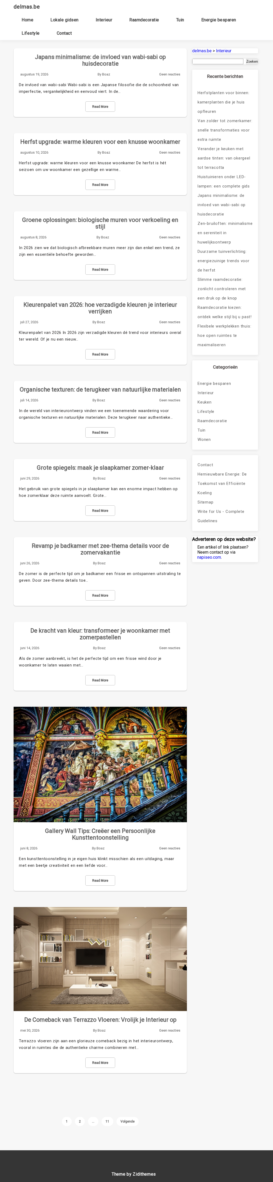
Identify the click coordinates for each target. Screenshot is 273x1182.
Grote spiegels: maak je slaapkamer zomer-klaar (100, 467)
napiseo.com (209, 557)
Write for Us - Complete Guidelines (221, 516)
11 (107, 1121)
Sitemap (206, 502)
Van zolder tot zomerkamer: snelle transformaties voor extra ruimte (225, 130)
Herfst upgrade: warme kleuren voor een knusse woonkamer (100, 141)
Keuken (205, 402)
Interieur (104, 19)
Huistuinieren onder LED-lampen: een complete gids (224, 181)
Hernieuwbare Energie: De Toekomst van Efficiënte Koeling (222, 483)
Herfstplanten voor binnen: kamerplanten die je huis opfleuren (224, 102)
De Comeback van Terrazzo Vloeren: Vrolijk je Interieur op (100, 1019)
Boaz (106, 74)
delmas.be (27, 6)
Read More (100, 107)
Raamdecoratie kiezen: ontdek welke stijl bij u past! (225, 312)
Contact (64, 33)
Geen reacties (169, 74)
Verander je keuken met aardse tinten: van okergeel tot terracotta (224, 158)
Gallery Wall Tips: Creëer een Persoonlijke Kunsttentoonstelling (100, 834)
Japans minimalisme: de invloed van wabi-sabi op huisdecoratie (100, 60)
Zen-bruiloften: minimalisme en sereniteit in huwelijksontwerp (225, 233)
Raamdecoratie (144, 19)
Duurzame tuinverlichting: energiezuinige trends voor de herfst (224, 261)
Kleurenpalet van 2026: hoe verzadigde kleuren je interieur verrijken (100, 308)
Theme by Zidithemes (134, 1174)
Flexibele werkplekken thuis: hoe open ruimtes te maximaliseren (224, 335)
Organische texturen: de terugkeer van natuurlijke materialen (100, 389)
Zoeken (252, 61)
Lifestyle (31, 33)
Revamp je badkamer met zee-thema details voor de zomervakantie (100, 549)
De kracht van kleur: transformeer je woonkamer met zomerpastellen (100, 634)
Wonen (204, 439)
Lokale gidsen (64, 19)
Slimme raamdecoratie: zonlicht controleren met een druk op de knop (222, 289)
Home (27, 19)
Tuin (180, 19)
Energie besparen (218, 19)
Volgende (128, 1121)
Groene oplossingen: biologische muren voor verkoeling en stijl (100, 223)
